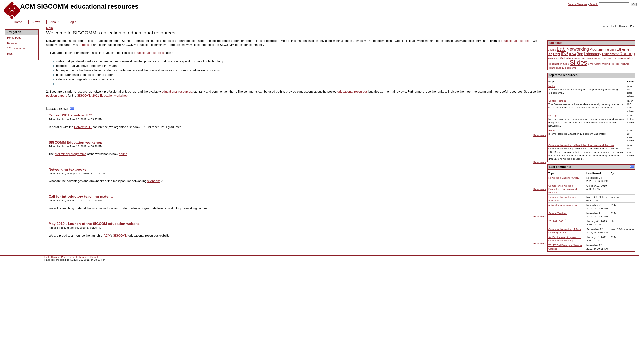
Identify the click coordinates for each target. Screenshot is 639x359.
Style (591, 63)
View (605, 26)
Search (593, 4)
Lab (561, 49)
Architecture (554, 67)
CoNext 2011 (83, 127)
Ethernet (623, 49)
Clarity (597, 63)
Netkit (551, 86)
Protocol (615, 63)
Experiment (610, 54)
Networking (577, 49)
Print (632, 26)
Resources (14, 43)
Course (552, 49)
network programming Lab (563, 205)
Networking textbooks (67, 169)
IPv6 (564, 54)
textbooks (153, 181)
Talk (608, 58)
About (54, 22)
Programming (599, 49)
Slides (578, 62)
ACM (107, 235)
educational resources (516, 41)
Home (18, 22)
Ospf (556, 54)
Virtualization (569, 58)
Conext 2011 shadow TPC (70, 115)
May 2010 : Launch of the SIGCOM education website (94, 224)
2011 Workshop (16, 48)
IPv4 (572, 54)
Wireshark (591, 58)
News (36, 22)
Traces (602, 58)
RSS (10, 53)
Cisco (613, 49)
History (623, 26)
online (123, 154)
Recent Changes (577, 4)
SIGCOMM (84, 95)
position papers (56, 95)
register (87, 45)
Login (72, 22)
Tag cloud (555, 43)
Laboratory (592, 54)
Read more (539, 135)
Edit (613, 26)
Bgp (580, 54)
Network (625, 63)
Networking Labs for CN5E (563, 177)
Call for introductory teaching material (81, 196)
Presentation (555, 63)
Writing (606, 63)
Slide (566, 63)
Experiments (569, 67)
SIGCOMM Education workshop (75, 142)
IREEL (552, 130)
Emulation (553, 58)
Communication (623, 58)
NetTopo (553, 115)
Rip (550, 54)
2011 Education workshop (110, 95)
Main (49, 28)
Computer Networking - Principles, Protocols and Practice (581, 145)
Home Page (14, 37)
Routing (627, 53)
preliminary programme (70, 154)
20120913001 (556, 221)
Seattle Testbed (557, 100)
